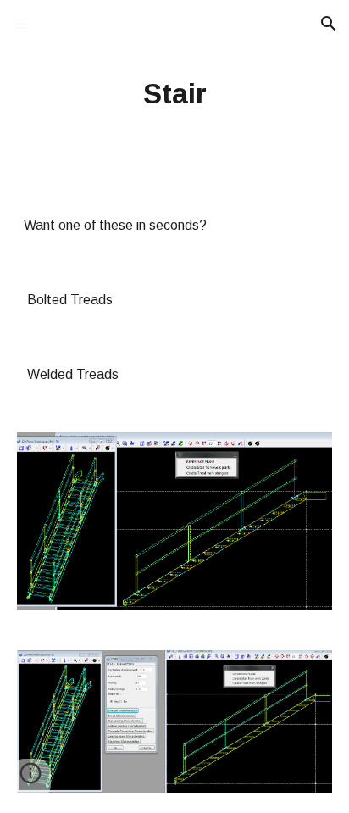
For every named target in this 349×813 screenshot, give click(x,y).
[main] (174, 94)
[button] (20, 23)
